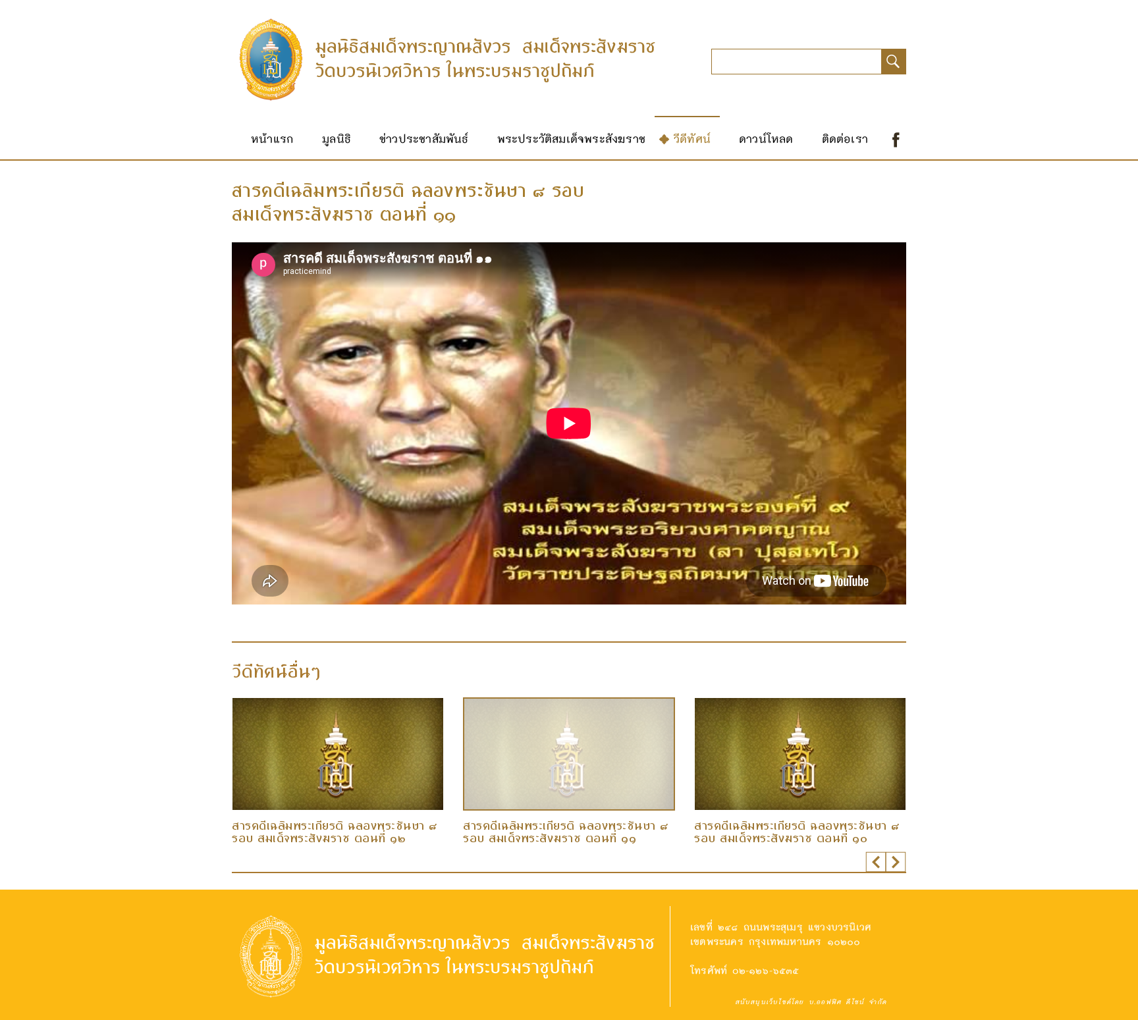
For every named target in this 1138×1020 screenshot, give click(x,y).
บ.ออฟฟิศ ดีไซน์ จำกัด (847, 1001)
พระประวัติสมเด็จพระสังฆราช (571, 138)
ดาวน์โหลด (766, 138)
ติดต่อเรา (845, 138)
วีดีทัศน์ (692, 138)
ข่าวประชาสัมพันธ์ (424, 138)
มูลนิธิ (336, 138)
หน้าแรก (272, 138)
